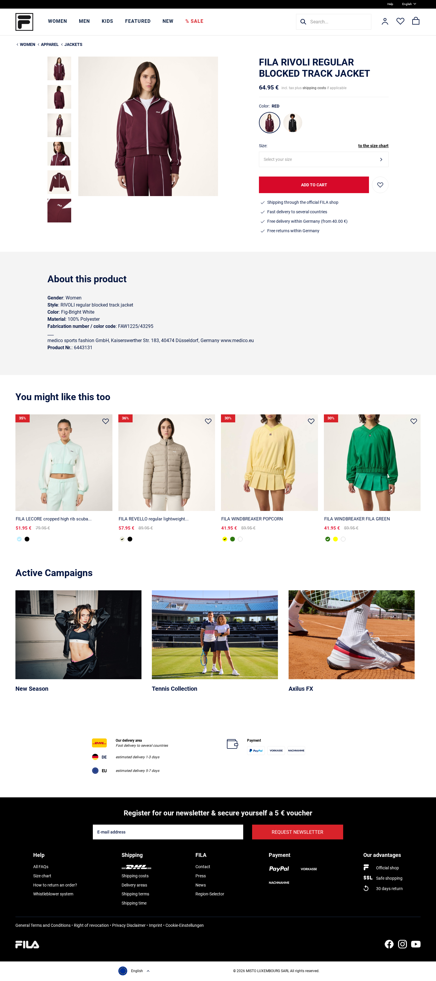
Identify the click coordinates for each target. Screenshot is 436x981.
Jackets (73, 44)
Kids (107, 21)
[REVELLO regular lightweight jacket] (166, 462)
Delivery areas (134, 885)
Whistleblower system (53, 894)
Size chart (42, 875)
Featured (138, 21)
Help (390, 4)
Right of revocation (91, 925)
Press (200, 875)
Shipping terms (135, 894)
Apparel (50, 44)
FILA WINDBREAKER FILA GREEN (357, 519)
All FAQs (40, 866)
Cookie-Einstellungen (185, 925)
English (407, 4)
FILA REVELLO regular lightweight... (154, 519)
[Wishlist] (400, 22)
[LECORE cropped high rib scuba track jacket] (63, 462)
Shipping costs (135, 875)
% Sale (194, 21)
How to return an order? (55, 885)
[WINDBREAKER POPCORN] (269, 462)
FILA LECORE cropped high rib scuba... (54, 519)
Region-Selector (209, 894)
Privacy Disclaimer (129, 925)
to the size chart (373, 145)
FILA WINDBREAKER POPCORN (252, 519)
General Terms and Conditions (43, 925)
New (168, 21)
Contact (202, 866)
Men (84, 21)
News (200, 885)
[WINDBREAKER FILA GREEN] (232, 539)
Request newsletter (297, 832)
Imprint (155, 925)
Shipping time (134, 903)
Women (57, 21)
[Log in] (385, 22)
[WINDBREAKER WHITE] (240, 539)
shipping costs (314, 88)
